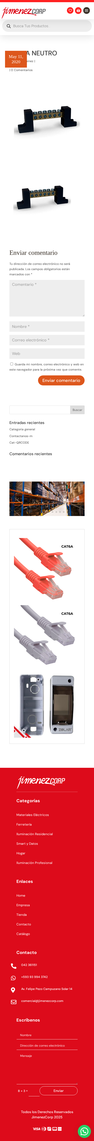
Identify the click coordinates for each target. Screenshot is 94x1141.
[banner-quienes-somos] (47, 515)
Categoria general (22, 429)
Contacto (23, 924)
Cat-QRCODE (19, 442)
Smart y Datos (27, 843)
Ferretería (24, 824)
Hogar (20, 853)
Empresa (23, 905)
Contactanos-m (21, 436)
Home (20, 895)
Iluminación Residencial (34, 834)
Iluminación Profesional (34, 863)
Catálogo (23, 934)
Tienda (21, 915)
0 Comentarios (22, 70)
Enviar (59, 1090)
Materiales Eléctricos (32, 815)
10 (63, 512)
